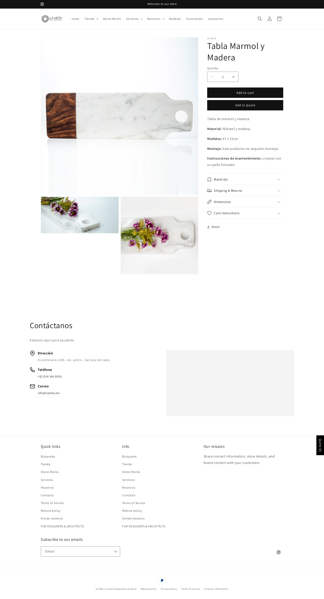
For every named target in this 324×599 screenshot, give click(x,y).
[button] (91, 18)
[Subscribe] (115, 552)
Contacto (47, 495)
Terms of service (190, 588)
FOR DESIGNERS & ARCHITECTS (62, 526)
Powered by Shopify (125, 588)
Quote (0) (320, 445)
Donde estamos (52, 519)
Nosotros (47, 487)
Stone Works (50, 472)
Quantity (212, 68)
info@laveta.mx (49, 393)
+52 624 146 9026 (50, 376)
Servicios (47, 480)
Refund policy (50, 511)
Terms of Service (52, 503)
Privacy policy (169, 588)
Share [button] (216, 227)
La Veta (109, 588)
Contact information (216, 588)
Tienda (45, 464)
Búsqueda (48, 456)
